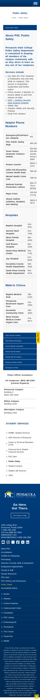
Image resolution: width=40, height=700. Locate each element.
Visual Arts (8, 636)
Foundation (8, 613)
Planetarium (9, 627)
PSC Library (9, 617)
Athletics (7, 599)
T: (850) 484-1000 (8, 530)
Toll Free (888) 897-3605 (11, 532)
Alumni (6, 594)
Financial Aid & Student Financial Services (18, 451)
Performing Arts (10, 622)
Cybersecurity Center (12, 608)
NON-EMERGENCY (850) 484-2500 (16, 537)
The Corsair (8, 632)
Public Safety (14, 461)
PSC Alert (12, 457)
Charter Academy (11, 603)
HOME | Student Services (19, 433)
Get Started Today (20, 515)
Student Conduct (15, 466)
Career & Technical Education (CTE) (20, 443)
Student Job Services (17, 471)
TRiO (10, 475)
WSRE (6, 641)
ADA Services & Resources (19, 438)
